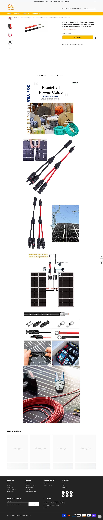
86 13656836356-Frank (75, 8)
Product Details (42, 76)
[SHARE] (94, 38)
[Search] (90, 8)
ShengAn (69, 33)
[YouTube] (67, 495)
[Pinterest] (71, 492)
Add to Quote (78, 37)
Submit (34, 504)
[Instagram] (67, 492)
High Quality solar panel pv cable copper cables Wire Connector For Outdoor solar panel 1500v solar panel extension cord (78, 24)
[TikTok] (63, 495)
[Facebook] (63, 492)
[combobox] (88, 8)
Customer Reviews (56, 76)
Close (95, 1)
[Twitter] (71, 495)
